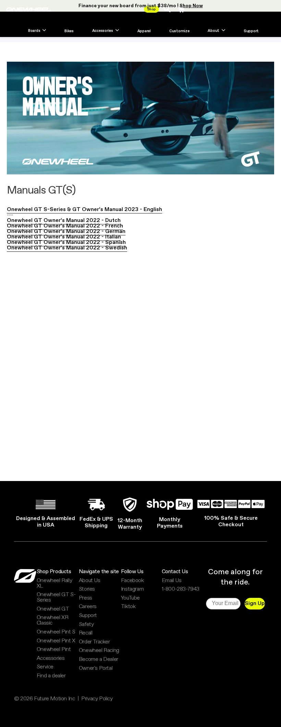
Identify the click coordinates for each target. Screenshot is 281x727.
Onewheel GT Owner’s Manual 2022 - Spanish (66, 242)
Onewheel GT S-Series (56, 597)
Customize (179, 31)
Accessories (51, 658)
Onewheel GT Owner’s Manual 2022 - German (66, 231)
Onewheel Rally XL (54, 583)
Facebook (132, 580)
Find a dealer (51, 676)
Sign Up (255, 603)
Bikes (69, 31)
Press (85, 598)
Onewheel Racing (99, 650)
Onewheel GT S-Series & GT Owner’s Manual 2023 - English (84, 209)
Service (45, 667)
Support (251, 31)
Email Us (172, 580)
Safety (86, 624)
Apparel (144, 31)
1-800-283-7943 (180, 589)
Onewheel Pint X (56, 641)
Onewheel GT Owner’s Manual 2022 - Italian (64, 237)
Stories (87, 589)
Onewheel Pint (54, 649)
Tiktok (128, 606)
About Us (89, 580)
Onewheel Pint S (56, 632)
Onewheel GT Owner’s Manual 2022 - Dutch (64, 220)
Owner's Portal (95, 668)
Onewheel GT (53, 609)
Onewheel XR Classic (53, 620)
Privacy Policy (96, 699)
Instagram (132, 589)
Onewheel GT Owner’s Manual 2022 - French (65, 226)
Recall (86, 633)
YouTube (130, 598)
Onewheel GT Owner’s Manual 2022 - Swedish (67, 247)
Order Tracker (94, 642)
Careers (88, 606)
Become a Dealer (98, 659)
